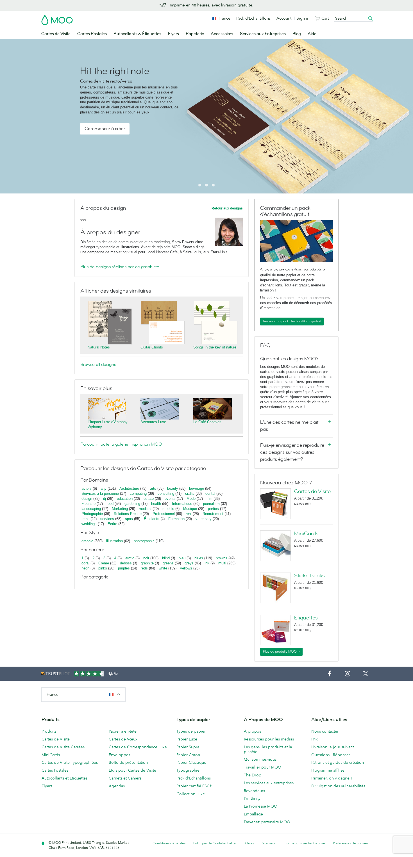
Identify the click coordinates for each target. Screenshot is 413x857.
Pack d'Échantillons (253, 18)
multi (222, 563)
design (86, 498)
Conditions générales (169, 843)
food (110, 504)
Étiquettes (306, 617)
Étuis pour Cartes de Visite (132, 770)
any (103, 488)
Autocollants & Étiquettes (137, 34)
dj (104, 498)
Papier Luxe (186, 739)
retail (85, 519)
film (209, 498)
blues (198, 558)
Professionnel (164, 514)
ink (207, 563)
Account (283, 18)
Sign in (303, 18)
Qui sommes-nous (260, 759)
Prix (314, 739)
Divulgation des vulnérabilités (338, 785)
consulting (166, 493)
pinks (102, 568)
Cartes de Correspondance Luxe (138, 746)
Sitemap (268, 843)
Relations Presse (128, 514)
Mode (191, 498)
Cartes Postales (92, 34)
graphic (87, 541)
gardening (132, 504)
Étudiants (151, 519)
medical (145, 509)
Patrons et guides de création (337, 762)
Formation (176, 519)
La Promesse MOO (260, 806)
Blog (296, 34)
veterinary (204, 519)
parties (213, 509)
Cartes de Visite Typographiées (70, 762)
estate (149, 498)
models (168, 509)
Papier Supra (187, 746)
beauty (172, 488)
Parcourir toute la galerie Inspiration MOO (121, 444)
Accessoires (222, 34)
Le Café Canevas (207, 422)
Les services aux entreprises (269, 782)
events (170, 498)
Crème (103, 563)
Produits (49, 731)
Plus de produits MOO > (281, 651)
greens (168, 563)
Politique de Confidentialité (214, 843)
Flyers (173, 34)
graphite (147, 563)
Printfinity (252, 798)
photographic (144, 541)
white (163, 568)
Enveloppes (119, 754)
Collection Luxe (190, 793)
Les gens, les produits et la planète (268, 749)
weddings (89, 524)
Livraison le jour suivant (332, 746)
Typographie (187, 770)
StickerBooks (309, 575)
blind (166, 558)
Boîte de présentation (128, 762)
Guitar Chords (151, 347)
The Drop (252, 775)
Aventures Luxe (153, 422)
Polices (249, 843)
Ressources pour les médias (269, 739)
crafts (189, 493)
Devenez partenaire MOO (267, 821)
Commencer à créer (105, 129)
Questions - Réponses (330, 754)
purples (124, 568)
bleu (182, 558)
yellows (186, 568)
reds (144, 568)
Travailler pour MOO (262, 767)
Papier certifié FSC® (194, 785)
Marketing (120, 509)
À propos (252, 731)
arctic (129, 558)
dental (210, 493)
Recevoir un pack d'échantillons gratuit (292, 321)
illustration (114, 541)
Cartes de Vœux (123, 739)
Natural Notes (99, 347)
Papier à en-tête (123, 731)
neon (85, 568)
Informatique (182, 504)
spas (129, 519)
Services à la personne (100, 493)
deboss (126, 563)
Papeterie (195, 34)
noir (146, 558)
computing (138, 493)
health (156, 504)
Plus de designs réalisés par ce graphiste (119, 267)
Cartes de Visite (56, 34)
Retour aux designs (227, 208)
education (125, 498)
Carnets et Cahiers (125, 778)
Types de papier (191, 731)
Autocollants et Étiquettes (64, 778)
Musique (190, 509)
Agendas (117, 785)
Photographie (92, 514)
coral (85, 563)
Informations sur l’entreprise (304, 843)
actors (86, 488)
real (189, 514)
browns (221, 558)
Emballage (253, 814)
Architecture (129, 488)
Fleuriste (88, 504)
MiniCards (306, 533)
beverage (196, 488)
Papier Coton (188, 754)
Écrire (112, 524)
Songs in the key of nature (214, 347)
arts (153, 488)
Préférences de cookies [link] (350, 843)
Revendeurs (254, 790)
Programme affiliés (327, 770)
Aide (312, 34)
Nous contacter (325, 731)
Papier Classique (191, 762)
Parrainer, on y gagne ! (331, 778)
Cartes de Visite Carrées (63, 746)
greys (189, 563)
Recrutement (213, 514)
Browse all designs (98, 364)
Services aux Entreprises (263, 34)
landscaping (91, 509)
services (107, 519)
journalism (211, 504)
